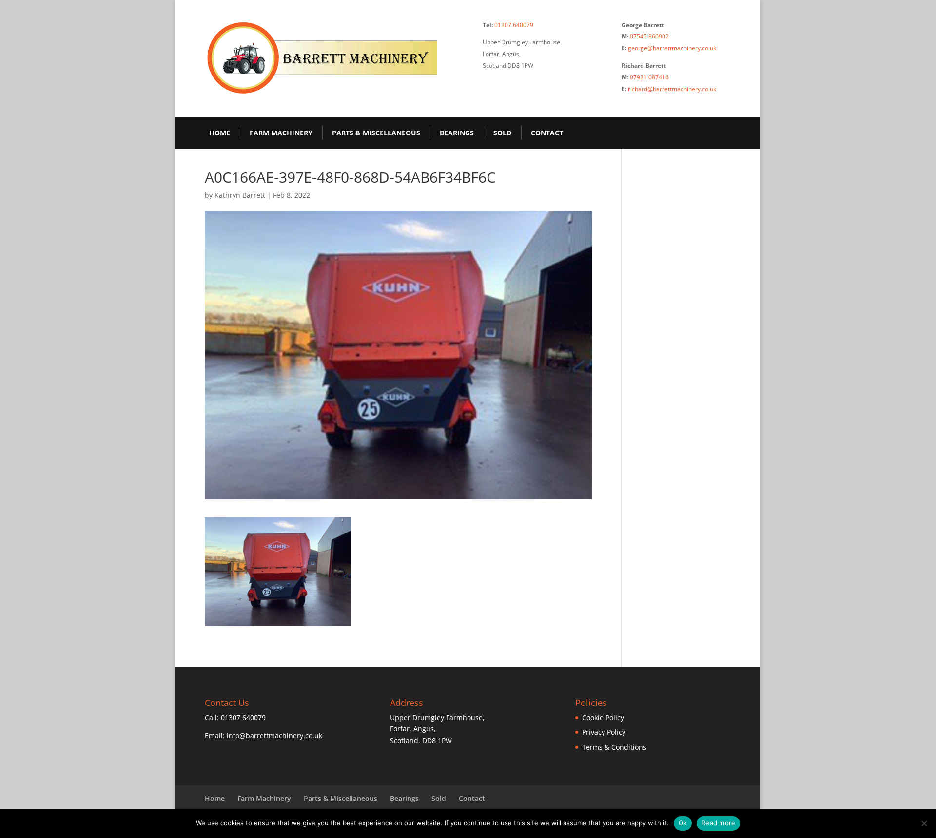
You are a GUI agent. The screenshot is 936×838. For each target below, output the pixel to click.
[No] (924, 823)
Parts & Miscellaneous (376, 132)
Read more (718, 823)
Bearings (457, 132)
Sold (502, 132)
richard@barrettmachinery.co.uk (672, 89)
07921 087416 (649, 77)
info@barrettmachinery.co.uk (274, 735)
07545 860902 (649, 36)
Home (219, 132)
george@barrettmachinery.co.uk (672, 48)
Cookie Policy (603, 717)
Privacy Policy (603, 732)
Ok (683, 823)
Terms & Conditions (614, 747)
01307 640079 (513, 25)
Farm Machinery (281, 132)
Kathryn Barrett (239, 195)
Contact (547, 132)
